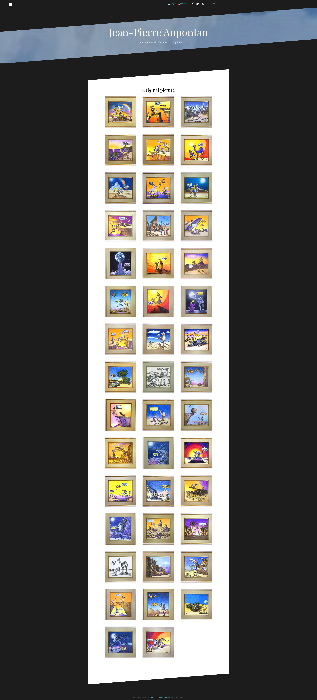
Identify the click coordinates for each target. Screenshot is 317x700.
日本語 (183, 3)
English (173, 3)
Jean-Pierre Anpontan (158, 697)
